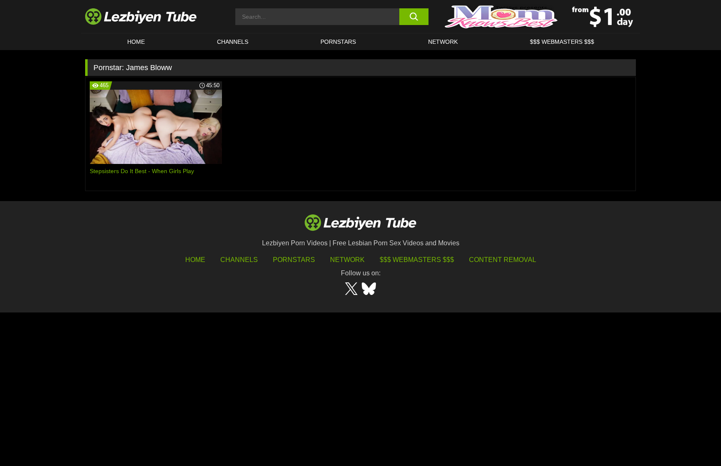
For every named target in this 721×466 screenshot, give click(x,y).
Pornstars (338, 41)
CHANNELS (232, 41)
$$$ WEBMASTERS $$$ (562, 41)
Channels (239, 259)
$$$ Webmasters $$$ (417, 259)
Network (443, 41)
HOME (136, 41)
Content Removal (502, 259)
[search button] (413, 16)
